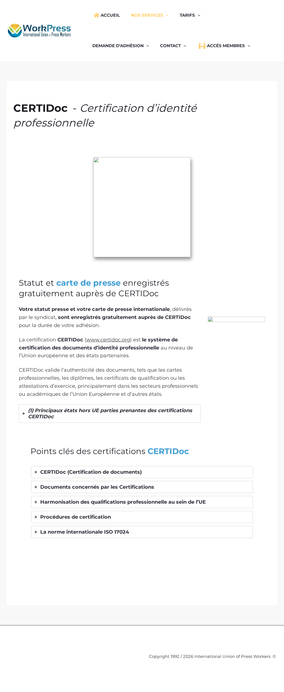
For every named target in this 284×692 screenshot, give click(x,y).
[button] (166, 15)
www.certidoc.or (106, 340)
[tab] (110, 413)
